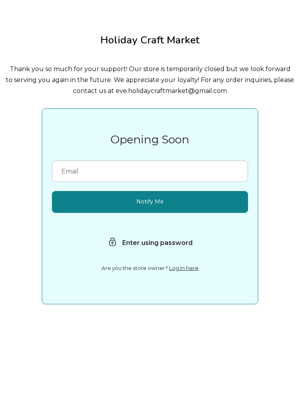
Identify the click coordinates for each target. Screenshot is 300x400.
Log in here (183, 268)
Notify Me (150, 201)
